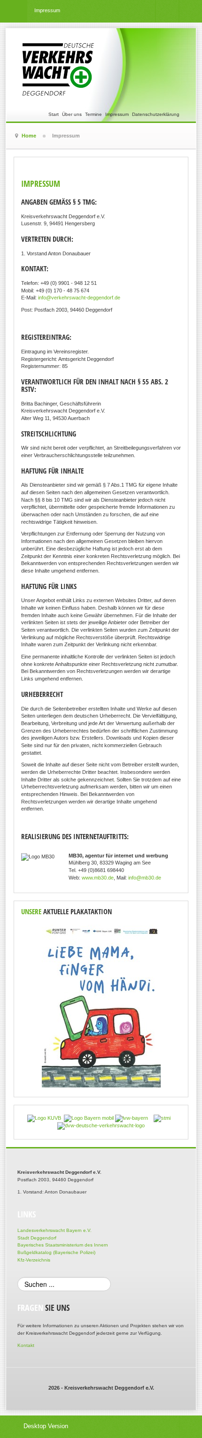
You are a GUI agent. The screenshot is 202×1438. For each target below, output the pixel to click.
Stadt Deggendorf (36, 1237)
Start (53, 114)
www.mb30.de (98, 877)
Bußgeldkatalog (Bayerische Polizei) (56, 1252)
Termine (93, 114)
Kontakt (25, 1345)
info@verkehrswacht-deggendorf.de (79, 297)
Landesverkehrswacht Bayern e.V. (54, 1230)
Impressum (117, 114)
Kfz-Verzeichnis (33, 1259)
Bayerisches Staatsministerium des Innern (62, 1244)
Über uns (72, 114)
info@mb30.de (144, 877)
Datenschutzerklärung (155, 114)
